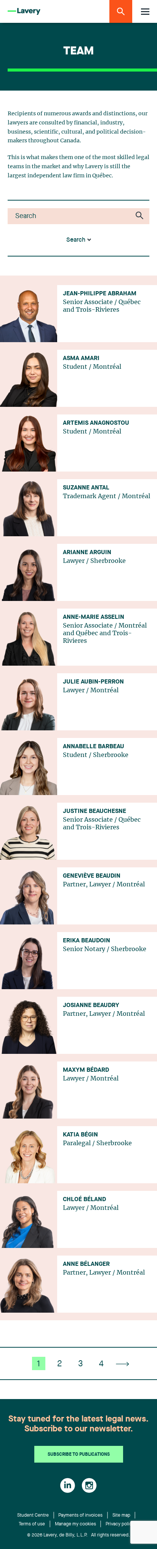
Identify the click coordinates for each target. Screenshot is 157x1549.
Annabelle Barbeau (93, 747)
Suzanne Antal (86, 488)
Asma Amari (81, 358)
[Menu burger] (145, 11)
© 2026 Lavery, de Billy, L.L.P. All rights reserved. (78, 1535)
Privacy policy (120, 1524)
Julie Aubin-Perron (93, 682)
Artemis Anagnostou (96, 423)
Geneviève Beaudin (91, 876)
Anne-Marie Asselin (93, 617)
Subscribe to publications (79, 1454)
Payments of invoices (80, 1515)
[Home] (24, 11)
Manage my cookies (75, 1524)
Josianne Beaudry (91, 1005)
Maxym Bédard (86, 1070)
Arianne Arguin (87, 553)
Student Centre (33, 1515)
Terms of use (32, 1524)
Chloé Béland (84, 1200)
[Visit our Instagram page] (89, 1485)
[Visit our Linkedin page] (67, 1485)
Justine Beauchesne (94, 811)
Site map (121, 1515)
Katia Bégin (80, 1135)
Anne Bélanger (86, 1264)
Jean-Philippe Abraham (99, 294)
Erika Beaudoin (86, 941)
